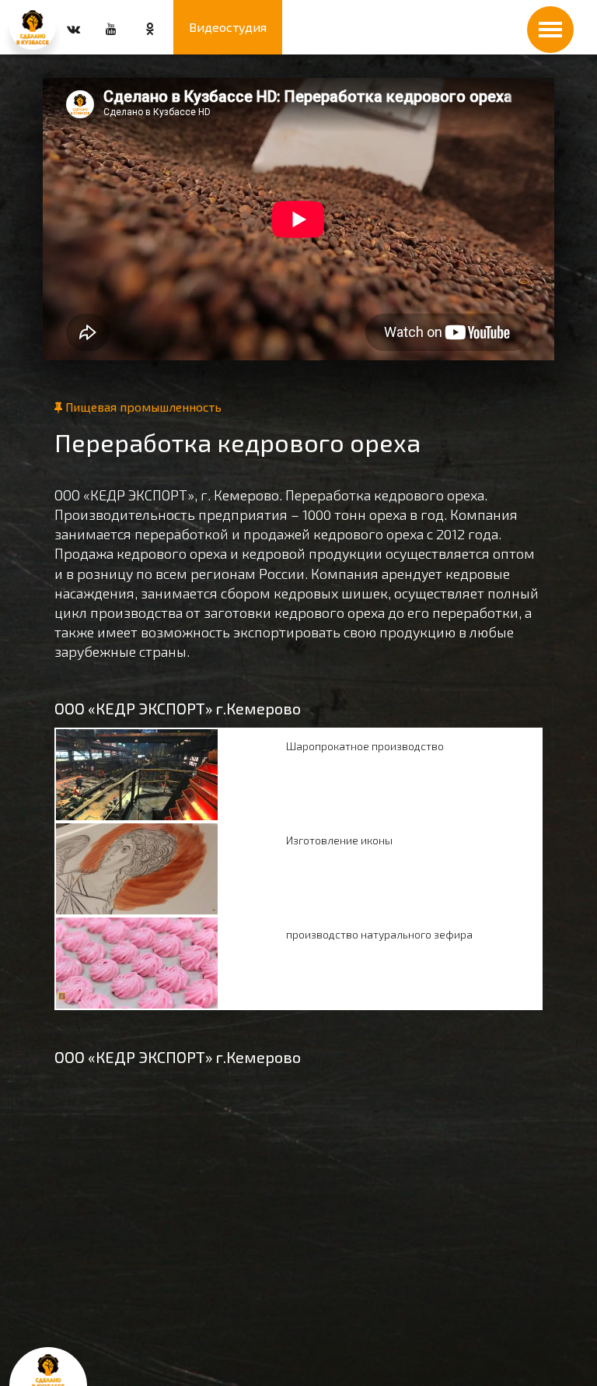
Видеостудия (228, 26)
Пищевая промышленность (142, 406)
